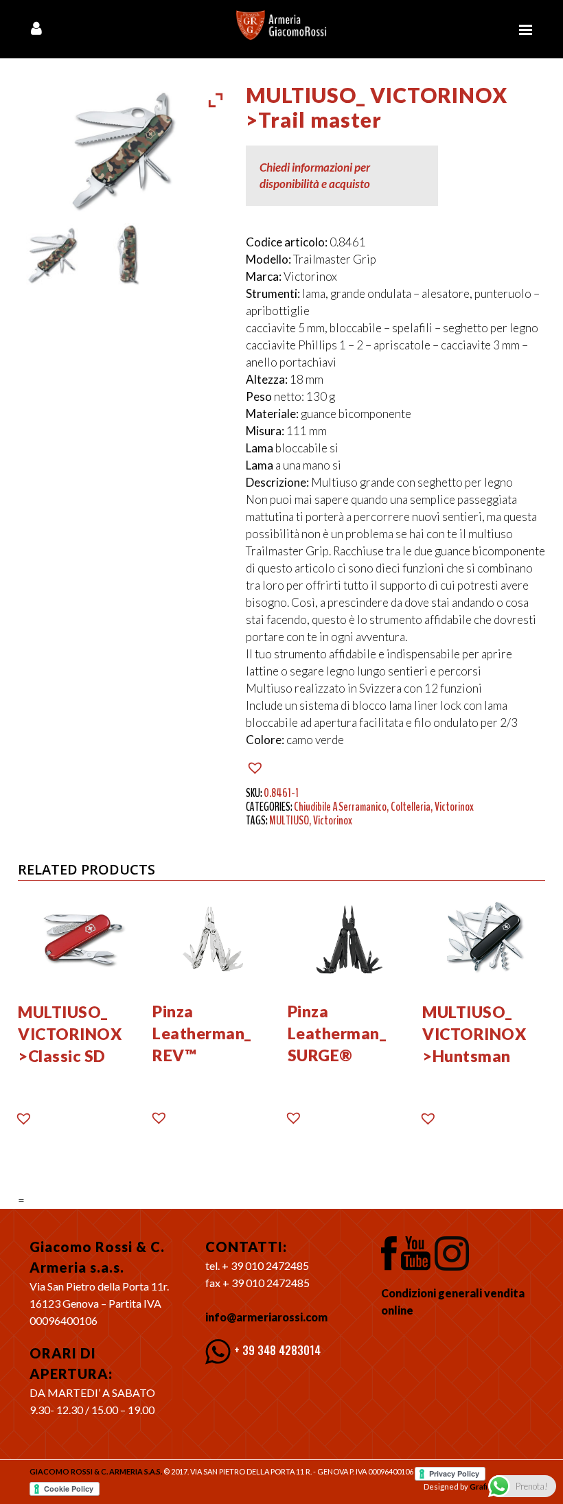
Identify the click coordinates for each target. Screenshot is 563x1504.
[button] (257, 768)
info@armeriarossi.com (266, 1316)
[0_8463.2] (125, 255)
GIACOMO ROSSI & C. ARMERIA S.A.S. (96, 1471)
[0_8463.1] (53, 255)
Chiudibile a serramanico (340, 806)
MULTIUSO (289, 820)
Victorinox (454, 806)
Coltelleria (410, 806)
